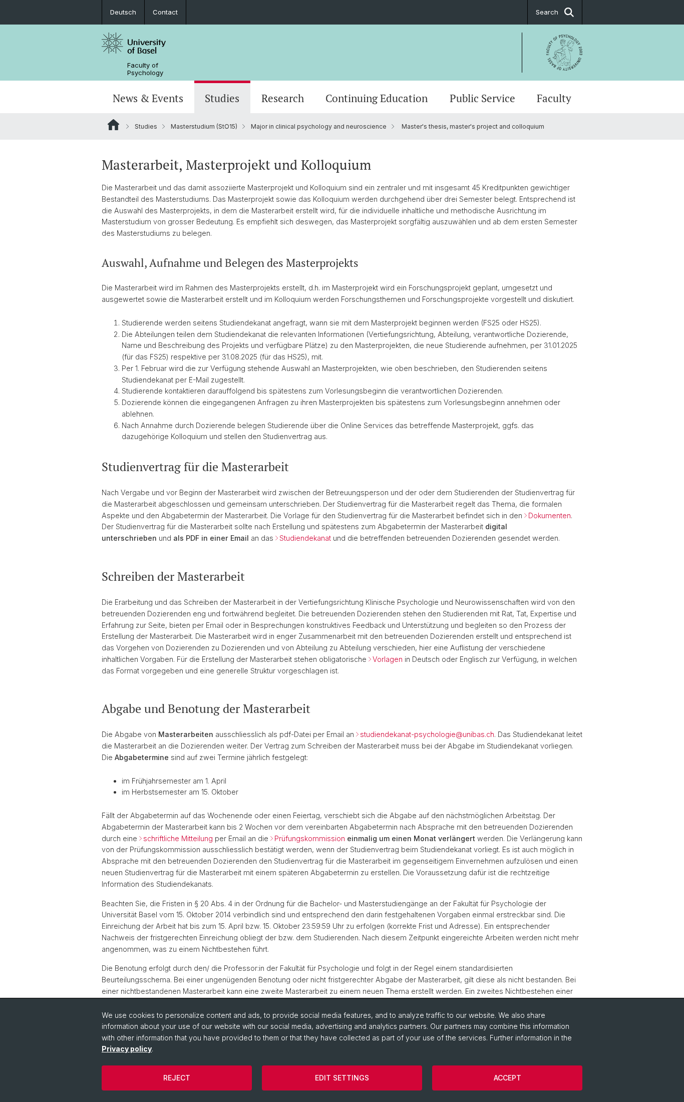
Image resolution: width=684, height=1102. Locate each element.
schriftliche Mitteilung (178, 838)
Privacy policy (127, 1048)
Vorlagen (388, 659)
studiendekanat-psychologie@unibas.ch (427, 734)
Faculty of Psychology (145, 69)
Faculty (554, 98)
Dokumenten (549, 515)
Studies (222, 98)
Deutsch (123, 12)
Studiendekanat (305, 538)
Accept (507, 1077)
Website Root (113, 124)
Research (282, 98)
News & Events (148, 98)
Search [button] (547, 12)
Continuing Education (376, 98)
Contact (165, 12)
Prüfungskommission (309, 838)
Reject (176, 1077)
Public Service (482, 98)
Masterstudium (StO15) (204, 126)
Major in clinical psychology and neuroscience (319, 126)
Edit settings (342, 1077)
